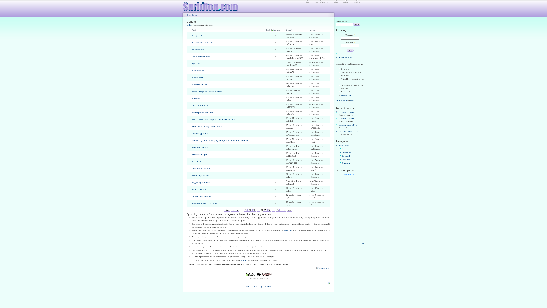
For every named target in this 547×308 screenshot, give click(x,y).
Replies (268, 30)
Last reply (312, 30)
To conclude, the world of (347, 112)
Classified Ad (346, 152)
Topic (194, 30)
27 (273, 210)
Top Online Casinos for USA (349, 131)
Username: (350, 35)
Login (189, 25)
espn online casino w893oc (348, 125)
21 (250, 210)
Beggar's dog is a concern (201, 183)
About (246, 287)
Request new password (346, 57)
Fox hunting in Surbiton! (200, 176)
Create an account (342, 100)
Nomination (346, 163)
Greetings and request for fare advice (204, 203)
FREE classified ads (321, 3)
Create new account (345, 54)
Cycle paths (196, 64)
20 (246, 210)
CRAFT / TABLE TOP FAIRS (202, 43)
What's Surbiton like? (199, 85)
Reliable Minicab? (198, 71)
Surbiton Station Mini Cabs (201, 196)
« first (227, 210)
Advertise (254, 287)
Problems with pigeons (200, 155)
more (362, 243)
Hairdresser (196, 99)
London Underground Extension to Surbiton (207, 92)
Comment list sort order (200, 148)
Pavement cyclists (198, 50)
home (307, 3)
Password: (350, 43)
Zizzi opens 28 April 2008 (201, 169)
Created (289, 30)
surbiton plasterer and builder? (202, 113)
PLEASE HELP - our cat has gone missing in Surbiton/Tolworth (214, 120)
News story (346, 159)
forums (345, 3)
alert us (243, 260)
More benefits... (346, 95)
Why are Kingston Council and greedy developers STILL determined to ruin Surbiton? (221, 141)
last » (289, 210)
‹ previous (235, 210)
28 (278, 210)
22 (254, 210)
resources (357, 3)
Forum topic (346, 156)
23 (258, 210)
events (335, 3)
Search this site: (342, 21)
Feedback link (287, 230)
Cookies (268, 287)
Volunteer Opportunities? (200, 134)
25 (265, 210)
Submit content (344, 145)
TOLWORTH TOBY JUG (201, 106)
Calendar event (347, 149)
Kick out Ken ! (197, 162)
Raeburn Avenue (197, 78)
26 (269, 210)
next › (283, 210)
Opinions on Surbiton (199, 190)
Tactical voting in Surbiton (201, 57)
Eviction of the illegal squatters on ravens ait (207, 127)
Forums (194, 15)
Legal (261, 287)
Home (189, 15)
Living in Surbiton (198, 36)
